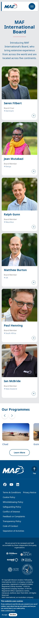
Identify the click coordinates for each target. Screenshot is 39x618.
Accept (4, 615)
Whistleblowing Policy (13, 502)
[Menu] (32, 6)
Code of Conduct (10, 526)
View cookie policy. (8, 610)
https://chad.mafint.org (17, 434)
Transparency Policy (12, 521)
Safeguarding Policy (12, 506)
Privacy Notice (29, 492)
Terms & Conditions (12, 492)
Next (12, 416)
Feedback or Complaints (14, 516)
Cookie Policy (9, 497)
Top (34, 473)
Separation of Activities (13, 531)
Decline (13, 615)
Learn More (19, 452)
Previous (5, 416)
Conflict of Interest (11, 511)
